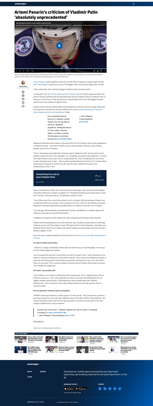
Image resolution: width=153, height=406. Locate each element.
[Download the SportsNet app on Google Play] (81, 388)
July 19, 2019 (83, 121)
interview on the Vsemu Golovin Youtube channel (62, 94)
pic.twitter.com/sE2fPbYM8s (56, 312)
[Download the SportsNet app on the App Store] (69, 388)
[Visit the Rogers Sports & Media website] (35, 402)
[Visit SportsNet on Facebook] (110, 388)
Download (100, 180)
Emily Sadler (23, 86)
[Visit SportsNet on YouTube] (105, 388)
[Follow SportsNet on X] (100, 388)
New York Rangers (40, 84)
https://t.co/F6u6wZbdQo (63, 138)
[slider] (61, 68)
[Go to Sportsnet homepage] (20, 4)
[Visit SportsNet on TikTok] (120, 388)
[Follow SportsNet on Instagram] (115, 388)
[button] (133, 4)
